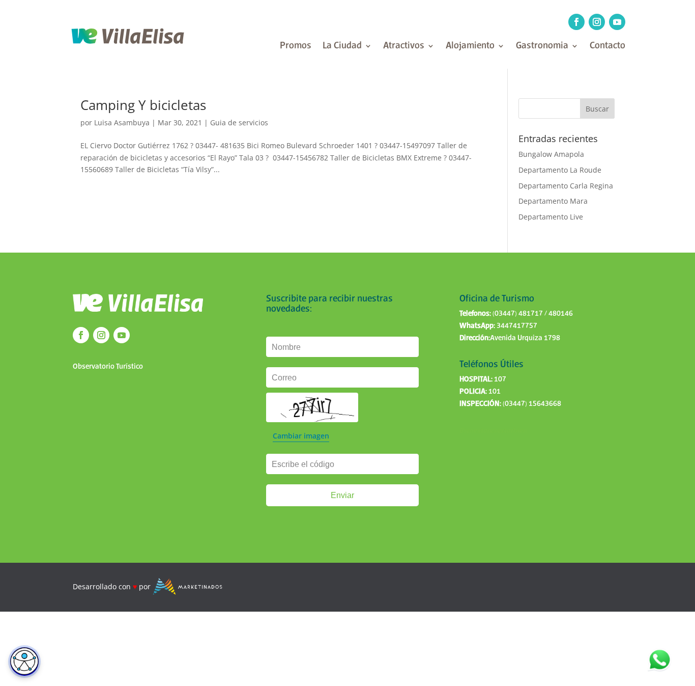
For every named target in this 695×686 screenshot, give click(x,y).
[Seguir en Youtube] (617, 22)
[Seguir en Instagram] (597, 22)
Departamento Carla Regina (565, 185)
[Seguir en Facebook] (576, 22)
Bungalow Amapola (551, 154)
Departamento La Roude (559, 170)
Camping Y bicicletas (143, 105)
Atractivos (403, 46)
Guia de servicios (239, 122)
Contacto (607, 46)
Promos (295, 46)
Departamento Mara (553, 201)
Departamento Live (550, 217)
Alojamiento (470, 46)
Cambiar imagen (301, 436)
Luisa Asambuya (122, 122)
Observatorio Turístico (108, 367)
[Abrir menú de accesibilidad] (24, 661)
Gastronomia (542, 46)
